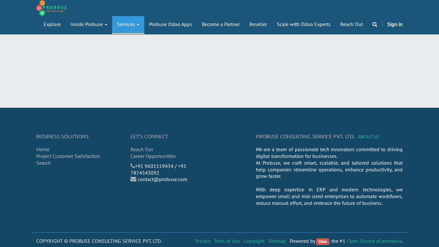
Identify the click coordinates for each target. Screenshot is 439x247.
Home (42, 149)
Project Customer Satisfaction (68, 156)
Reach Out (141, 149)
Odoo (322, 241)
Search (43, 163)
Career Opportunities (153, 156)
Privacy (203, 241)
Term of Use (227, 241)
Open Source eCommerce (374, 241)
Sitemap (277, 241)
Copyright (254, 241)
